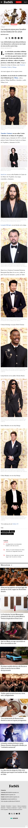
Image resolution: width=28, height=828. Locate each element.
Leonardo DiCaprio (6, 225)
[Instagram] (14, 814)
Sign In (25, 2)
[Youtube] (17, 814)
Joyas (12, 531)
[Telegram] (18, 38)
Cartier (9, 67)
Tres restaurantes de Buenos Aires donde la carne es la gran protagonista (13, 719)
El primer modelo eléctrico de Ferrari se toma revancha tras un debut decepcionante (14, 668)
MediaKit (3, 806)
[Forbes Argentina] (8, 2)
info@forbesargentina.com (10, 794)
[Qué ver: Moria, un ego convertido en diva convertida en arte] (14, 631)
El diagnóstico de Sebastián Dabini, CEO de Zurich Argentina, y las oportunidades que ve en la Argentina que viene (15, 544)
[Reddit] (15, 38)
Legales (20, 807)
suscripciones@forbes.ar (12, 799)
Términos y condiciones (12, 807)
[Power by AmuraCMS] (14, 818)
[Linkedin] (21, 38)
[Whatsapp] (6, 38)
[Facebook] (12, 38)
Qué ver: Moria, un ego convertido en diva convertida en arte (13, 642)
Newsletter (8, 806)
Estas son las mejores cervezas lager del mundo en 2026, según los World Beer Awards (15, 556)
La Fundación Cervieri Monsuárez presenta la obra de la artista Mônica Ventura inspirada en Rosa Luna (13, 616)
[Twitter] (9, 38)
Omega (14, 67)
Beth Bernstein (5, 34)
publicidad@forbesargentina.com (12, 792)
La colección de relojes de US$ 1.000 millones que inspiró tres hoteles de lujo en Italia (14, 772)
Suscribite (18, 2)
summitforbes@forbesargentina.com (11, 796)
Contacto (14, 806)
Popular (6, 540)
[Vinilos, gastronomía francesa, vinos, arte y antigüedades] (14, 683)
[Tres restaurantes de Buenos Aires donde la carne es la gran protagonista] (14, 708)
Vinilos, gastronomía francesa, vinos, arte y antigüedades (13, 694)
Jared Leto (4, 174)
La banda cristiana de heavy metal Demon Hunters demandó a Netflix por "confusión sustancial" (14, 745)
